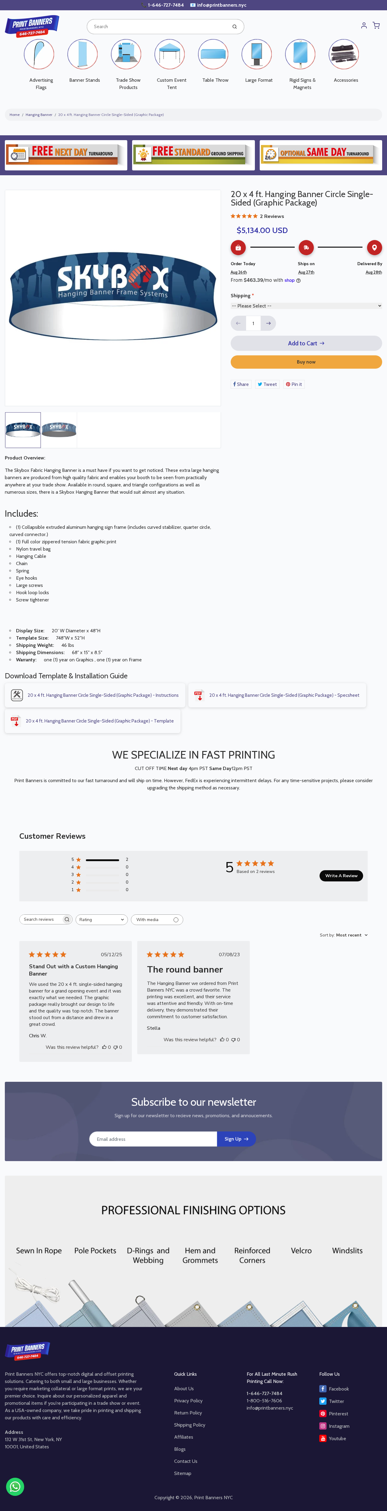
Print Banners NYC (213, 1497)
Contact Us (185, 1461)
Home (15, 114)
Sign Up (233, 1139)
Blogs (180, 1449)
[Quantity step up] (268, 323)
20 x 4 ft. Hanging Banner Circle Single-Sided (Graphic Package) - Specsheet (284, 695)
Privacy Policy (188, 1401)
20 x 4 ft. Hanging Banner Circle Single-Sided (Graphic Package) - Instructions (103, 695)
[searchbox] (40, 919)
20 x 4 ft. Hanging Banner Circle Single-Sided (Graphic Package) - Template (100, 721)
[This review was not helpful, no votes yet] (115, 1047)
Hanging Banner (39, 114)
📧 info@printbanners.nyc (218, 5)
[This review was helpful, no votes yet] (104, 1047)
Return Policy (188, 1413)
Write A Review (341, 876)
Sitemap (182, 1473)
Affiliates (183, 1437)
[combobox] (157, 26)
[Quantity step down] (238, 323)
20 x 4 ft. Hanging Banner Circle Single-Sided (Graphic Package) (111, 114)
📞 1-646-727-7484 (163, 5)
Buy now (306, 362)
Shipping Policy (189, 1425)
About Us (184, 1388)
